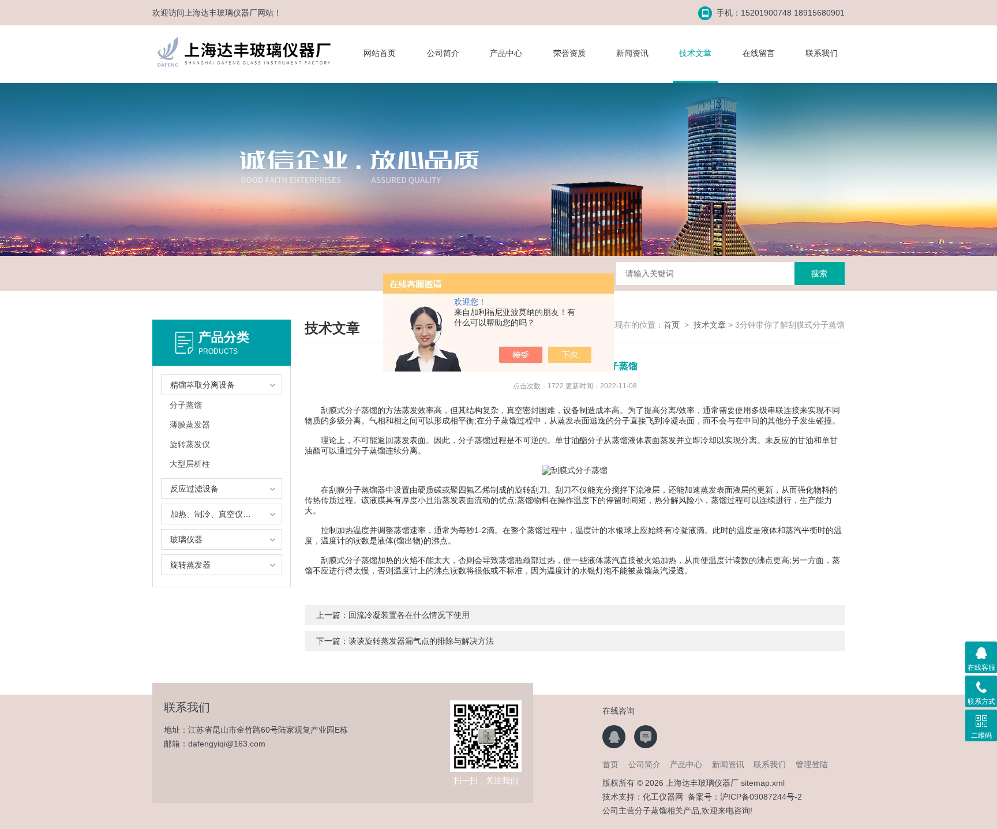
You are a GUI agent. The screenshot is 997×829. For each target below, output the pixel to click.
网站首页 (379, 53)
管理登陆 (812, 764)
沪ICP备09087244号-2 (761, 796)
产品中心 (506, 53)
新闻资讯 (632, 53)
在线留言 (759, 53)
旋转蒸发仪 (190, 444)
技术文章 (695, 53)
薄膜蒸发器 (190, 424)
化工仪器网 (663, 796)
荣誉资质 (569, 53)
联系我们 (821, 53)
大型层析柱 (190, 463)
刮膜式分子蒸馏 (349, 410)
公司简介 (443, 53)
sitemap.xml (763, 782)
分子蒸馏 (186, 405)
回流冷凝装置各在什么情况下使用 (409, 615)
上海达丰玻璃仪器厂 (221, 12)
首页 (672, 324)
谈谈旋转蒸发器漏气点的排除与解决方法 (421, 641)
